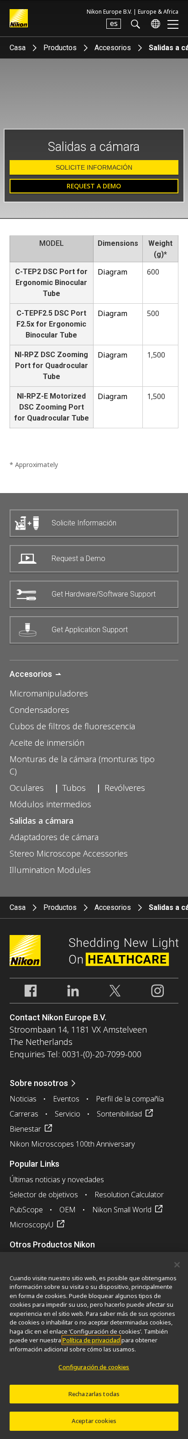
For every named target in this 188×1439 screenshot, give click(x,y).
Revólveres (124, 787)
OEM (67, 1210)
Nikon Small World (121, 1210)
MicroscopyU (31, 1225)
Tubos (74, 787)
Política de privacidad (91, 1340)
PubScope (26, 1210)
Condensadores (39, 709)
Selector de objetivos (44, 1195)
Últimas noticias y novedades (57, 1179)
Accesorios (112, 47)
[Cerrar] (177, 1265)
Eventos (66, 1099)
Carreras (24, 1114)
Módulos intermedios (50, 804)
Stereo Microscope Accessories (69, 853)
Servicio (67, 1114)
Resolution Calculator (129, 1195)
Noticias (23, 1099)
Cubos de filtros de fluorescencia (72, 726)
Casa (18, 47)
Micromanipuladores (49, 693)
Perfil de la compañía (130, 1099)
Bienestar (25, 1129)
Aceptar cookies (94, 1421)
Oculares (27, 787)
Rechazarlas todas (94, 1394)
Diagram (112, 272)
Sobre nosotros (39, 1083)
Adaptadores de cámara (54, 836)
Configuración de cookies (93, 1367)
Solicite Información (94, 167)
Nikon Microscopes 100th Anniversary (72, 1144)
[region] (94, 1345)
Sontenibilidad (119, 1114)
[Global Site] (153, 24)
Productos (60, 47)
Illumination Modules (50, 869)
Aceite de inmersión (47, 742)
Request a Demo (94, 186)
